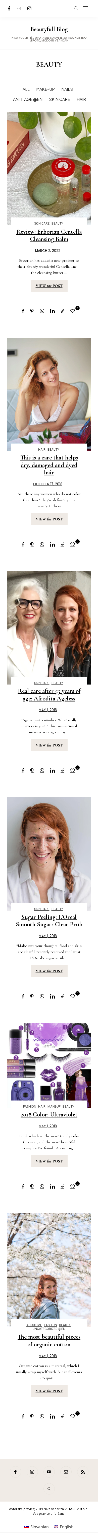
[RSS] (82, 1472)
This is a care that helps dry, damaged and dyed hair (49, 465)
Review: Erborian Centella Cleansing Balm (49, 235)
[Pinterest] (32, 311)
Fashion (29, 1106)
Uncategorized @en (49, 1329)
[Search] (49, 1488)
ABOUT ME (34, 1325)
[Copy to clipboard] (62, 311)
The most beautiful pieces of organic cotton (49, 1340)
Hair (81, 99)
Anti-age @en (27, 99)
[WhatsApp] (42, 311)
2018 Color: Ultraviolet (49, 1114)
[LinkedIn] (52, 311)
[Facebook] (9, 8)
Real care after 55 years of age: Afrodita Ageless (49, 694)
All (26, 89)
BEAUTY (57, 223)
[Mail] (18, 8)
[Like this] (73, 311)
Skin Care (59, 99)
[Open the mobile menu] (85, 8)
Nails (67, 89)
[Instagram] (29, 8)
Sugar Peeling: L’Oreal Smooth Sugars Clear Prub (49, 920)
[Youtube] (49, 1472)
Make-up (45, 89)
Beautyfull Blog (49, 29)
